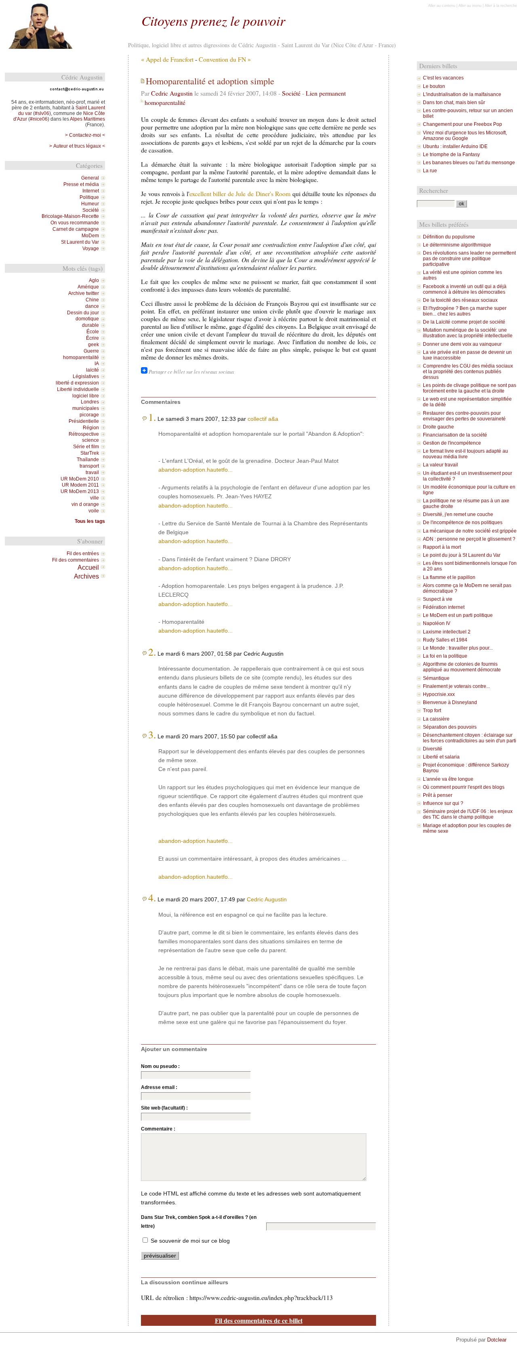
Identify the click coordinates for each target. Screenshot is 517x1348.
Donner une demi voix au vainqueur (462, 344)
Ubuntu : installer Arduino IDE (455, 146)
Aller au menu (469, 6)
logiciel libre (85, 396)
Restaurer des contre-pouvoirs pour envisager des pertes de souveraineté (464, 416)
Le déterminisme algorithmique (457, 245)
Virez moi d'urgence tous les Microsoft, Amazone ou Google (465, 135)
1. (152, 417)
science (90, 440)
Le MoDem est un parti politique (458, 615)
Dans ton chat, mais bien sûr (454, 102)
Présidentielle (84, 421)
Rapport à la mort (442, 547)
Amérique (88, 287)
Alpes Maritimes (87, 119)
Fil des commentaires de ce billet (259, 1320)
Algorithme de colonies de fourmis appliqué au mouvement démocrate (462, 667)
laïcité (92, 370)
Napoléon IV (436, 623)
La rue (430, 170)
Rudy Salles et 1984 (445, 640)
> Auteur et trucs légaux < (77, 146)
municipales (85, 408)
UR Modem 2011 (80, 485)
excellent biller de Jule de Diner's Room (239, 193)
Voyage (90, 248)
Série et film (86, 446)
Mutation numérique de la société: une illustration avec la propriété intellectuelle (468, 333)
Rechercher (433, 190)
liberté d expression (77, 383)
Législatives (86, 376)
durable (90, 325)
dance (92, 306)
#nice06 (39, 119)
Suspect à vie (437, 599)
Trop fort (432, 710)
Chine (92, 300)
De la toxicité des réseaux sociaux (460, 300)
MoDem (90, 235)
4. (152, 897)
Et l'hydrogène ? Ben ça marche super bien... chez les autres (464, 311)
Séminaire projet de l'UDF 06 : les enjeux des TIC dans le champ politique (468, 814)
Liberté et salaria (441, 757)
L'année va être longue (448, 779)
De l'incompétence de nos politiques (462, 522)
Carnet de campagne (76, 229)
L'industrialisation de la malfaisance (462, 94)
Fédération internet (443, 607)
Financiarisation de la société (455, 435)
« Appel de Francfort (167, 59)
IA (97, 363)
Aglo (94, 280)
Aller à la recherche (501, 6)
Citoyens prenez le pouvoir (213, 20)
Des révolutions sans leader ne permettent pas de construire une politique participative (469, 258)
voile (93, 511)
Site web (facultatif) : (164, 1108)
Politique (89, 197)
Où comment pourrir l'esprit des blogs (463, 787)
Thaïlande (88, 459)
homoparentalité (165, 102)
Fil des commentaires (75, 560)
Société (291, 93)
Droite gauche (438, 427)
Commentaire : (158, 1129)
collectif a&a (263, 419)
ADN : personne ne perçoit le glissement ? (469, 539)
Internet (90, 191)
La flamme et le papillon (449, 577)
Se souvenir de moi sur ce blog (190, 1240)
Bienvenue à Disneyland (450, 702)
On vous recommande (74, 223)
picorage (89, 415)
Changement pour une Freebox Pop (462, 124)
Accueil (88, 567)
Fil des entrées (83, 553)
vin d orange (85, 504)
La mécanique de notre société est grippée (470, 531)
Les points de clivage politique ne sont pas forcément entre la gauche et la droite (469, 388)
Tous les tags (90, 521)
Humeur (90, 204)
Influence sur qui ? (443, 803)
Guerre (91, 351)
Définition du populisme (449, 237)
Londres (90, 402)
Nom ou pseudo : (160, 1066)
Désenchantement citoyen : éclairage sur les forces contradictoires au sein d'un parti (469, 738)
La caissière (436, 719)
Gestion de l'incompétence (452, 443)
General (90, 178)
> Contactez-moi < (85, 135)
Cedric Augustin (172, 93)
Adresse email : (159, 1087)
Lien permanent (326, 93)
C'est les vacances (443, 78)
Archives (86, 576)
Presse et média (81, 184)
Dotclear (496, 1340)
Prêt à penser (437, 795)
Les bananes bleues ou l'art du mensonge (469, 162)
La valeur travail (440, 465)
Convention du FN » (225, 59)
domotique (87, 319)
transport (89, 466)
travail (92, 472)
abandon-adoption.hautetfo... (195, 469)
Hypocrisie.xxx (439, 694)
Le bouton (434, 86)
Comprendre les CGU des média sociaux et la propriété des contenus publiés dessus (468, 371)
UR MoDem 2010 (80, 479)
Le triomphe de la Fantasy (451, 154)
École (92, 331)
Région (91, 428)
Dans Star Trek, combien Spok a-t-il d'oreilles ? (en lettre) (198, 1221)
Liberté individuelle (78, 389)
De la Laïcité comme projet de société (464, 322)
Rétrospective (84, 434)
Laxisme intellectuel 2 (447, 632)
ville (94, 498)
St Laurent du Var (80, 242)
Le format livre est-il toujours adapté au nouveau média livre (465, 454)
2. (152, 651)
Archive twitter (83, 293)
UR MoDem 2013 (80, 491)
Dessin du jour (83, 313)
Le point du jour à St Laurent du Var (461, 555)
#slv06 (42, 113)
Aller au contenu (441, 6)
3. (152, 734)
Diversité (432, 749)
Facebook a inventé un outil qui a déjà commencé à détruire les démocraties (464, 289)
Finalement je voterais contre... (456, 686)
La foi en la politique (445, 656)
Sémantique (436, 678)
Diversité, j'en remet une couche (458, 514)
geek (93, 344)
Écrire (92, 338)
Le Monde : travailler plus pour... (458, 648)
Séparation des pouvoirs (450, 727)
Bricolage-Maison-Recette (70, 216)
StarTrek (89, 453)
